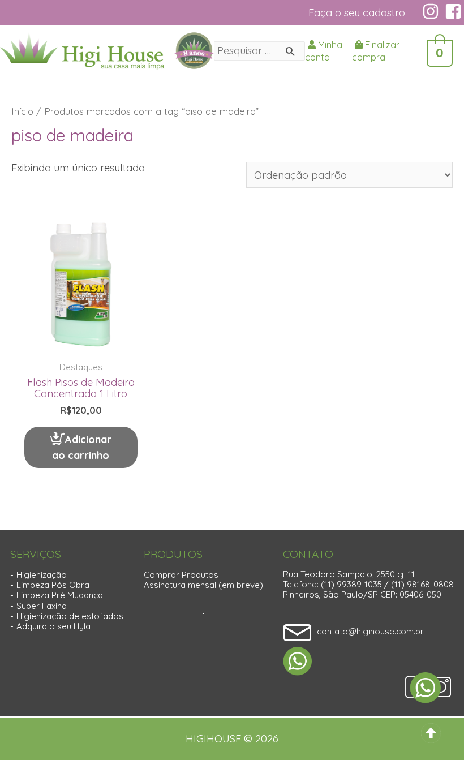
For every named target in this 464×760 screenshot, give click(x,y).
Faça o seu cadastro (356, 12)
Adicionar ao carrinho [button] (81, 447)
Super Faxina (41, 605)
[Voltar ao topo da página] (431, 731)
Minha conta (323, 51)
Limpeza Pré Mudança (59, 595)
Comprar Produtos (181, 574)
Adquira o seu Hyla (53, 626)
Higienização (41, 574)
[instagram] (432, 11)
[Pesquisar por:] (259, 50)
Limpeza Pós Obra (52, 584)
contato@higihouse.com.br (370, 631)
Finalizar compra (375, 51)
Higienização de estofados (69, 616)
